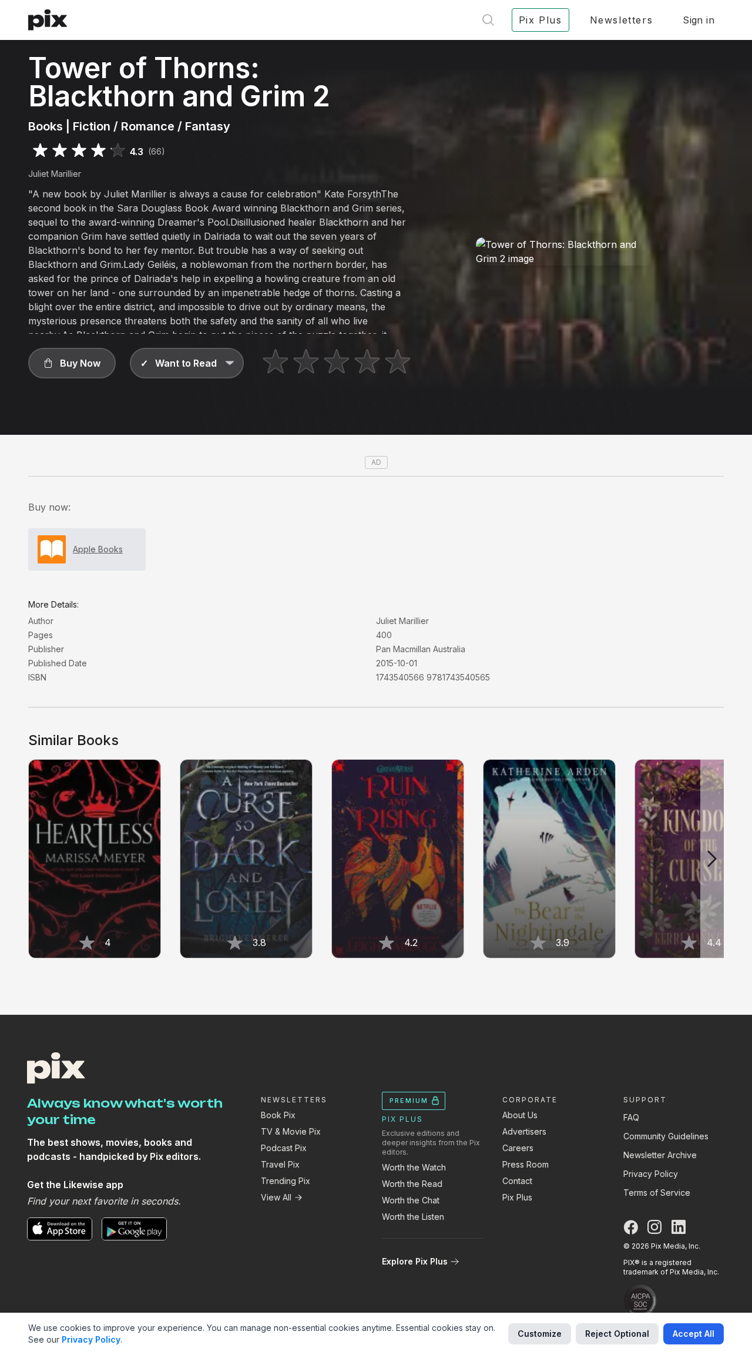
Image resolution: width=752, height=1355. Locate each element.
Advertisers (524, 1131)
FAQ (631, 1117)
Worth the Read (412, 1184)
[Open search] (488, 20)
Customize (540, 1334)
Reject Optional (617, 1334)
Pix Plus (517, 1197)
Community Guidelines (666, 1136)
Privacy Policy (650, 1174)
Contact (517, 1181)
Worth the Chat (410, 1200)
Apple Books (98, 549)
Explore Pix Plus (415, 1261)
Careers (517, 1148)
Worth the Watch (414, 1167)
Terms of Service (656, 1193)
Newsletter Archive (660, 1155)
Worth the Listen (413, 1217)
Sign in (698, 20)
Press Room (525, 1164)
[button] (72, 363)
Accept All (693, 1334)
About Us (520, 1115)
